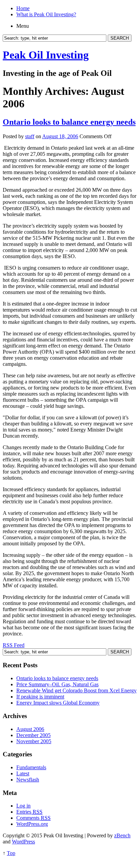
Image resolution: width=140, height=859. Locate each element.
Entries (29, 812)
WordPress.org (32, 824)
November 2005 (33, 741)
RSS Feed (13, 645)
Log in (23, 806)
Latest (22, 773)
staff (29, 136)
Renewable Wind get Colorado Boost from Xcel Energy (76, 690)
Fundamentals (31, 767)
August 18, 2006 (60, 136)
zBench (122, 835)
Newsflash (27, 779)
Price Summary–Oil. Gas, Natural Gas (57, 684)
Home (23, 8)
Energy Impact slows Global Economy (58, 703)
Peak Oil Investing (46, 55)
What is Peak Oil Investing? (46, 14)
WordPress (23, 841)
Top (11, 853)
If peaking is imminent (40, 696)
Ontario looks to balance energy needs (69, 122)
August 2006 (30, 729)
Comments (33, 818)
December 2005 (33, 735)
